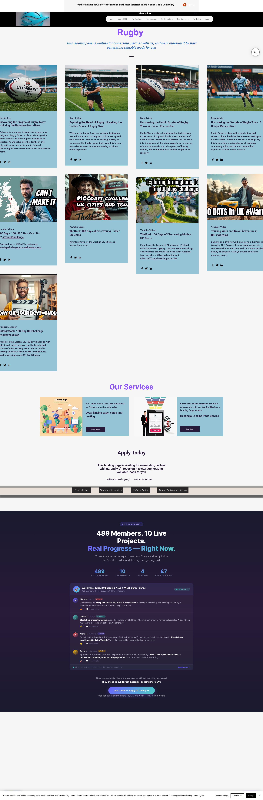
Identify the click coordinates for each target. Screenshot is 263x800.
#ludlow (42, 351)
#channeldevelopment (30, 247)
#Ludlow (13, 335)
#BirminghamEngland (168, 255)
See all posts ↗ (184, 667)
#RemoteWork (147, 258)
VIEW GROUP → (182, 589)
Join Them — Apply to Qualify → (131, 690)
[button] (255, 52)
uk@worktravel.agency (118, 479)
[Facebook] (71, 159)
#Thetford (74, 242)
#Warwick (222, 235)
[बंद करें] (259, 795)
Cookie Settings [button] (221, 795)
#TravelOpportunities (166, 258)
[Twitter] (4, 162)
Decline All (237, 795)
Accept (251, 795)
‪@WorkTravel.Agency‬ (27, 244)
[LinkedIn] (9, 162)
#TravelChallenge (13, 237)
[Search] (196, 13)
